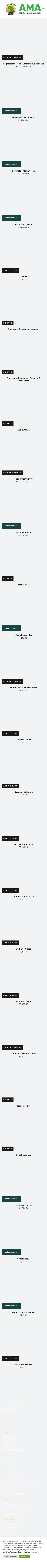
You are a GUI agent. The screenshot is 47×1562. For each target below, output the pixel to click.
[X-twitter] (28, 1418)
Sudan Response (23, 1106)
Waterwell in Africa (24, 1205)
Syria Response (23, 1155)
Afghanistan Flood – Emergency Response (23, 63)
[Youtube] (39, 1418)
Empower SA (23, 429)
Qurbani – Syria (23, 1001)
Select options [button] (11, 111)
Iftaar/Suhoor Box (23, 635)
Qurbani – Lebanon (23, 792)
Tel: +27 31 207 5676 (13, 1514)
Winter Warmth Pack (23, 1364)
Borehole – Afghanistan (23, 171)
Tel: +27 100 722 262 (13, 1473)
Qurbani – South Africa (23, 896)
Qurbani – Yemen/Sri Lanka (23, 1053)
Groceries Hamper (23, 532)
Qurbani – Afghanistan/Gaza (23, 687)
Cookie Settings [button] (10, 1556)
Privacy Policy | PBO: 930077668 (15, 1398)
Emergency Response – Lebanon (23, 329)
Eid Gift (23, 276)
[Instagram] (17, 1418)
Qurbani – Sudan (23, 949)
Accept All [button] (24, 1556)
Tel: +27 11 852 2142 (13, 1494)
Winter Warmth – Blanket (23, 1312)
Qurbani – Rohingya (23, 844)
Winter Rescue (23, 1258)
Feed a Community (23, 479)
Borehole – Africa (23, 224)
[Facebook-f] (5, 1418)
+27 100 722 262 (10, 1403)
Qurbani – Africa (23, 739)
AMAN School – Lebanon (23, 117)
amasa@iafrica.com (12, 1409)
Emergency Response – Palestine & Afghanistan (23, 379)
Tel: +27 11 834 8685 (13, 1450)
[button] (10, 270)
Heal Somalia (23, 584)
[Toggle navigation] (37, 9)
